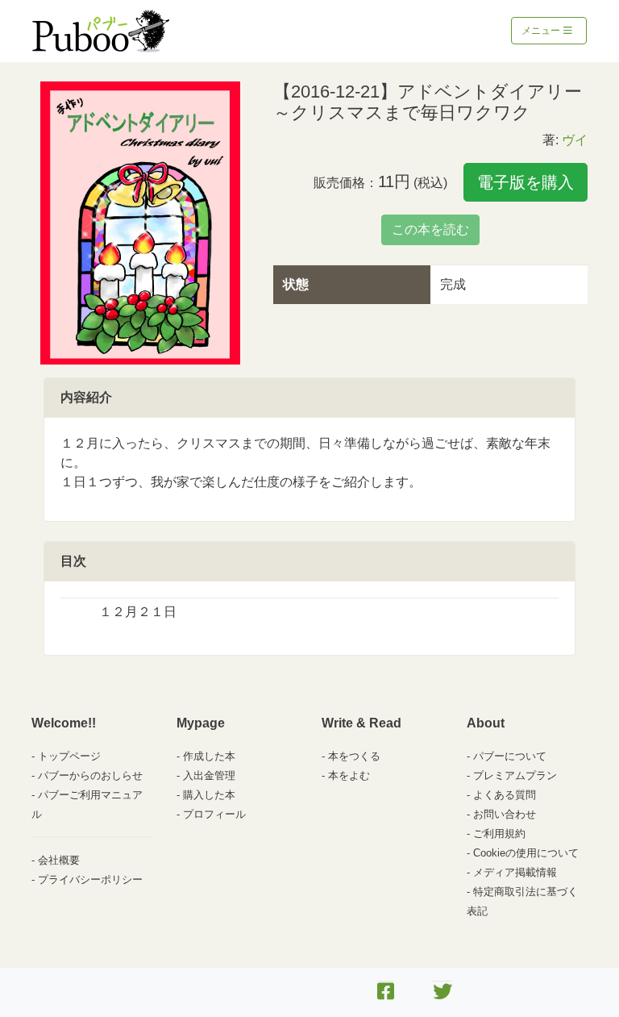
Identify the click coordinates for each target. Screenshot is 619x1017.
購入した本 (209, 795)
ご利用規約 (499, 833)
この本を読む (430, 229)
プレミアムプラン (515, 775)
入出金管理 (209, 775)
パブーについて (509, 756)
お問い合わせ (504, 814)
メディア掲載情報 (515, 872)
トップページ (69, 756)
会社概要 (59, 860)
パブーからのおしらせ (90, 775)
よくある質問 (504, 795)
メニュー (542, 30)
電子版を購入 (525, 182)
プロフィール (214, 814)
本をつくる (354, 756)
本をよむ (349, 775)
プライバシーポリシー (90, 879)
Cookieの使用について (526, 853)
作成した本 (209, 756)
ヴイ (575, 140)
